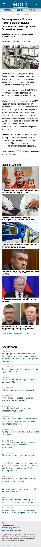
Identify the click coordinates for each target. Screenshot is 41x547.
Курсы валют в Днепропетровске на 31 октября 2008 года (19, 380)
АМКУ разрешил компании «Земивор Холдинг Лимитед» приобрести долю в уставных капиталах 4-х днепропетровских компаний (20, 357)
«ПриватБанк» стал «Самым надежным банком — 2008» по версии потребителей (20, 511)
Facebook (13, 154)
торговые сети (29, 334)
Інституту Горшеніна (14, 530)
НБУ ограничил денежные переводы (18, 389)
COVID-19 (31, 10)
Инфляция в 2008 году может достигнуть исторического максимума (19, 480)
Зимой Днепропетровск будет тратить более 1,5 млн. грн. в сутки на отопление (19, 500)
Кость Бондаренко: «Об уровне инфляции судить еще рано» (20, 370)
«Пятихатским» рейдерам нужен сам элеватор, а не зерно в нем (18, 399)
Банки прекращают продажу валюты (18, 455)
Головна (7, 10)
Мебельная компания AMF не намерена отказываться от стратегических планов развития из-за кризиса (19, 421)
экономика (18, 334)
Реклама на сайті (8, 525)
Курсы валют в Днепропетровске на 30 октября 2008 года (19, 490)
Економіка (12, 15)
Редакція (5, 523)
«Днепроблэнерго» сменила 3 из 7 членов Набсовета (20, 433)
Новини (19, 10)
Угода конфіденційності (10, 528)
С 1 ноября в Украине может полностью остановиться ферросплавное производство (19, 445)
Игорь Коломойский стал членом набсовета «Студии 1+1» (16, 409)
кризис (10, 334)
